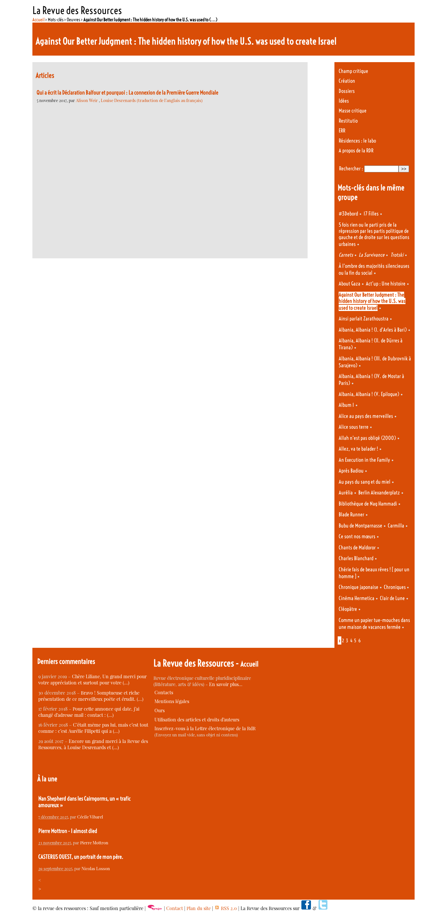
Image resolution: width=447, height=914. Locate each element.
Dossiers (347, 91)
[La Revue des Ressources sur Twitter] (323, 908)
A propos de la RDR (356, 150)
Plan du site (199, 908)
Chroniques (395, 587)
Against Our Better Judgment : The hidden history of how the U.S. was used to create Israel (372, 301)
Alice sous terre (353, 427)
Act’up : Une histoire (385, 284)
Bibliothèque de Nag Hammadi (368, 504)
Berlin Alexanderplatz (379, 493)
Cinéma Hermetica (356, 598)
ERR (342, 131)
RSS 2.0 (228, 908)
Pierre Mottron (94, 842)
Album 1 (346, 405)
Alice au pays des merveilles (366, 416)
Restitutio (348, 121)
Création (347, 81)
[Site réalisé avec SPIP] (155, 908)
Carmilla (396, 526)
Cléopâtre (348, 609)
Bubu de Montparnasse (360, 526)
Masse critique (353, 111)
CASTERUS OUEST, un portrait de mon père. (80, 857)
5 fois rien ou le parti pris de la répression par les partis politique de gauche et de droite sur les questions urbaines (374, 234)
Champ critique (353, 71)
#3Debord (348, 214)
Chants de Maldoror (357, 547)
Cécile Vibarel (90, 816)
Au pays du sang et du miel (364, 482)
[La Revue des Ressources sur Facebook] (306, 908)
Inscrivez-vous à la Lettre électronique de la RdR (205, 728)
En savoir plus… (225, 684)
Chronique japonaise (358, 587)
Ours (159, 710)
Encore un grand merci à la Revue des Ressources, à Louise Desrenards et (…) (93, 744)
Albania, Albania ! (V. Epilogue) (369, 394)
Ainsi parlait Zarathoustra (363, 319)
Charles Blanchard (356, 558)
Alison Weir (87, 100)
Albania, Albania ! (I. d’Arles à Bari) (373, 330)
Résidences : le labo (357, 141)
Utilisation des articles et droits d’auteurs (196, 719)
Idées (344, 101)
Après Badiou (351, 471)
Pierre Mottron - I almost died (67, 831)
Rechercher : (351, 168)
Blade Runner (351, 514)
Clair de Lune (392, 598)
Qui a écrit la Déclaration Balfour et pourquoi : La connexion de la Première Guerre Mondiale (127, 92)
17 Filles (371, 214)
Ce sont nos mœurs (357, 536)
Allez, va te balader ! (358, 449)
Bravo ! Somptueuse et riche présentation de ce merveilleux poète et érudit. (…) (90, 696)
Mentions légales (171, 701)
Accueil (38, 20)
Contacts (163, 692)
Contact (174, 908)
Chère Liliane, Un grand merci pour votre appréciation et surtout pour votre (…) (92, 679)
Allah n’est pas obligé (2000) (367, 438)
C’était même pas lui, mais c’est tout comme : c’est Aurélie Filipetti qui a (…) (93, 728)
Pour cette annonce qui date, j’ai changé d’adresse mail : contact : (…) (88, 712)
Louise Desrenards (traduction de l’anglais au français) (152, 100)
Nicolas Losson (95, 868)
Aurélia (346, 493)
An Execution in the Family (364, 460)
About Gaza (349, 284)
